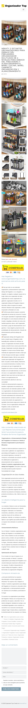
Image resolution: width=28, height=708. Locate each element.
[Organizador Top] (14, 5)
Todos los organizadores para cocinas (14, 617)
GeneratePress (23, 703)
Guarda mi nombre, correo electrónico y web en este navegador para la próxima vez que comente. (13, 683)
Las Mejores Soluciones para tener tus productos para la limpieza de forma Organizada (14, 432)
